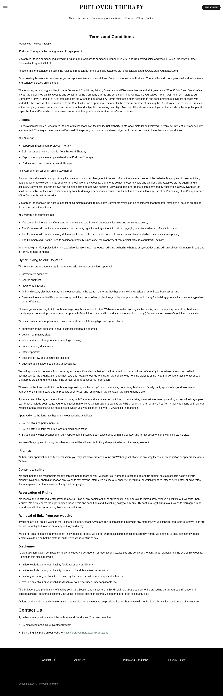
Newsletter (83, 18)
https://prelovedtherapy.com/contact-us (86, 632)
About (72, 18)
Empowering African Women (107, 18)
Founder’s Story (134, 18)
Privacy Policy (176, 659)
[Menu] (5, 8)
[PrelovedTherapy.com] (111, 7)
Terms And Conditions (135, 659)
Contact (150, 18)
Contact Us (48, 659)
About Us (79, 659)
